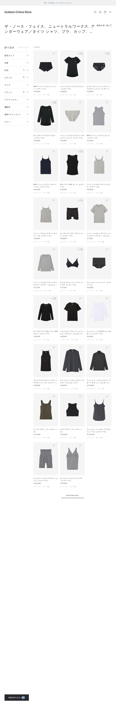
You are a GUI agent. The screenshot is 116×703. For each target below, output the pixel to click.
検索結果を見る (16, 697)
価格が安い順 (103, 25)
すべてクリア (24, 47)
